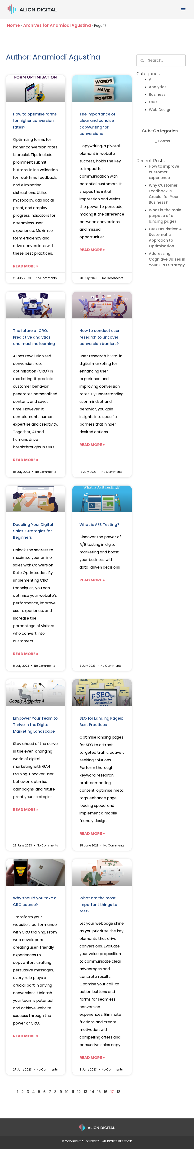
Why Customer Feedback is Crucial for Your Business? (164, 194)
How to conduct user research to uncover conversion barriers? (99, 337)
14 (92, 1091)
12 (79, 1091)
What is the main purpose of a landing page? (165, 215)
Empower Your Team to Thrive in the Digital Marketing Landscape (35, 725)
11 (73, 1091)
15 (99, 1091)
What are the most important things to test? (98, 904)
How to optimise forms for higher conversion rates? (35, 120)
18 (118, 1091)
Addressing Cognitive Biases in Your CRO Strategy (167, 259)
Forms (164, 141)
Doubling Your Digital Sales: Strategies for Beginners (33, 531)
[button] (183, 9)
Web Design (160, 109)
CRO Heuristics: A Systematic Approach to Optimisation (165, 237)
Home (13, 25)
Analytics (158, 87)
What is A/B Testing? (99, 524)
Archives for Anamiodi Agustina (57, 25)
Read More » (25, 266)
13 (85, 1091)
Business (157, 94)
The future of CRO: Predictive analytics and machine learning (34, 337)
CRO (153, 102)
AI (150, 79)
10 (67, 1091)
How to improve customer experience (164, 172)
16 (105, 1091)
